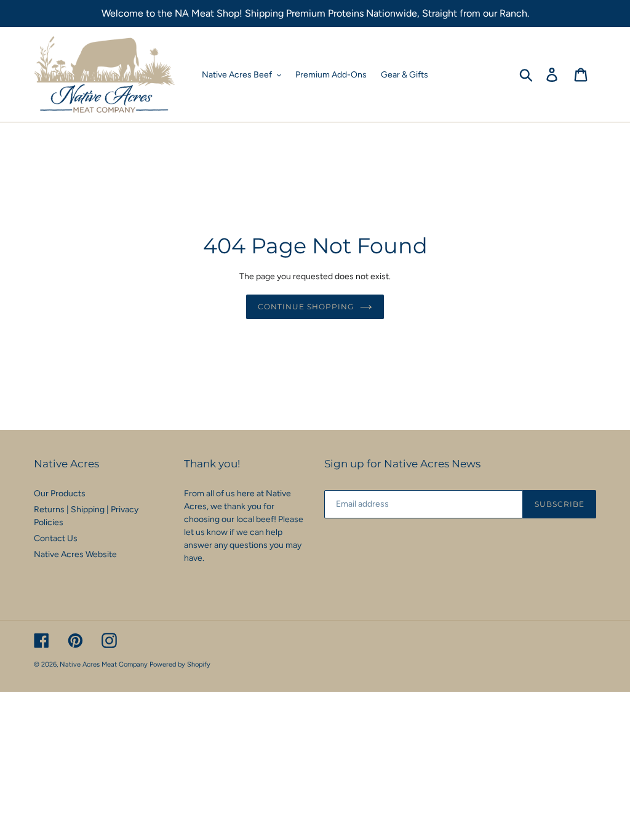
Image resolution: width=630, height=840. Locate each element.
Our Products (60, 493)
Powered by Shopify (180, 664)
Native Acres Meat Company (104, 664)
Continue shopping (305, 306)
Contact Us (56, 538)
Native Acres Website (75, 554)
